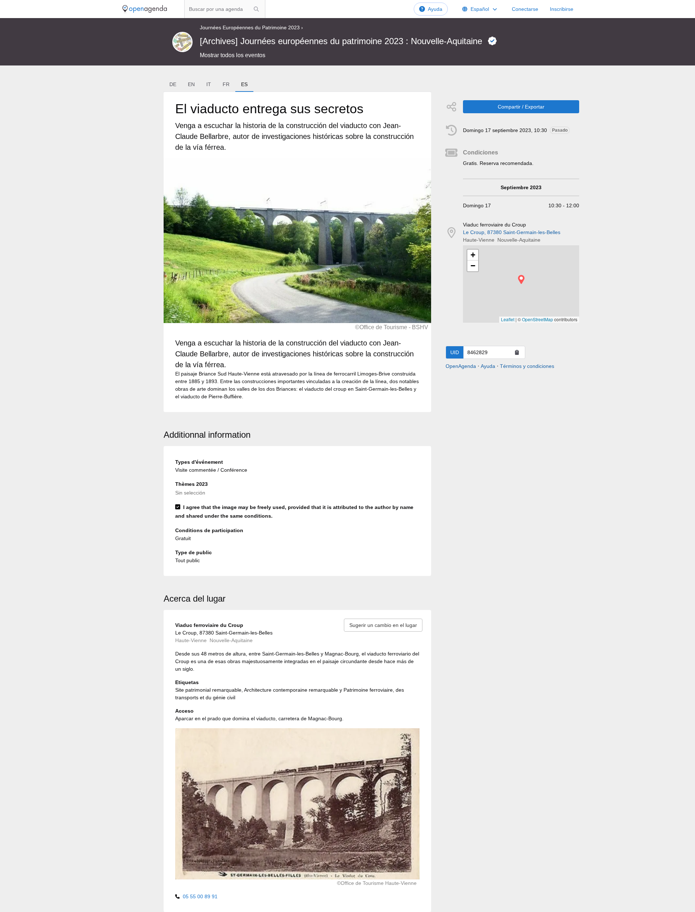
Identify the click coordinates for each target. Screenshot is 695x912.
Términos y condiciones (527, 366)
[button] (521, 279)
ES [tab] (244, 84)
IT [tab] (208, 84)
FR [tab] (226, 84)
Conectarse (525, 9)
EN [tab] (191, 84)
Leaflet (507, 319)
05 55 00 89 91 (200, 896)
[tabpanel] (297, 252)
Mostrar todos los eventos (232, 55)
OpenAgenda (461, 366)
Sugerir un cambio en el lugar (383, 625)
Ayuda (435, 9)
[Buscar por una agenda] (256, 9)
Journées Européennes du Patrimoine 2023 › (251, 27)
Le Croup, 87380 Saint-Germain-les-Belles (511, 232)
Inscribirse (561, 9)
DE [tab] (172, 84)
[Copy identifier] (517, 352)
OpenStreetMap (537, 319)
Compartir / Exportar (521, 107)
